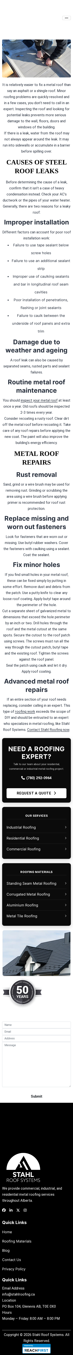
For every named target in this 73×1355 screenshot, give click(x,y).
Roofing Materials (16, 1241)
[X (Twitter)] (18, 1210)
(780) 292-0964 (39, 778)
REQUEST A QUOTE (34, 793)
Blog (6, 1250)
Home (7, 1232)
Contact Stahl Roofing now (48, 730)
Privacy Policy (14, 1269)
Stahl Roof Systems (48, 1335)
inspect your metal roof (39, 400)
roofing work (25, 711)
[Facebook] (4, 1210)
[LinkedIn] (11, 1210)
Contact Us (11, 1260)
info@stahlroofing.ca (18, 1294)
